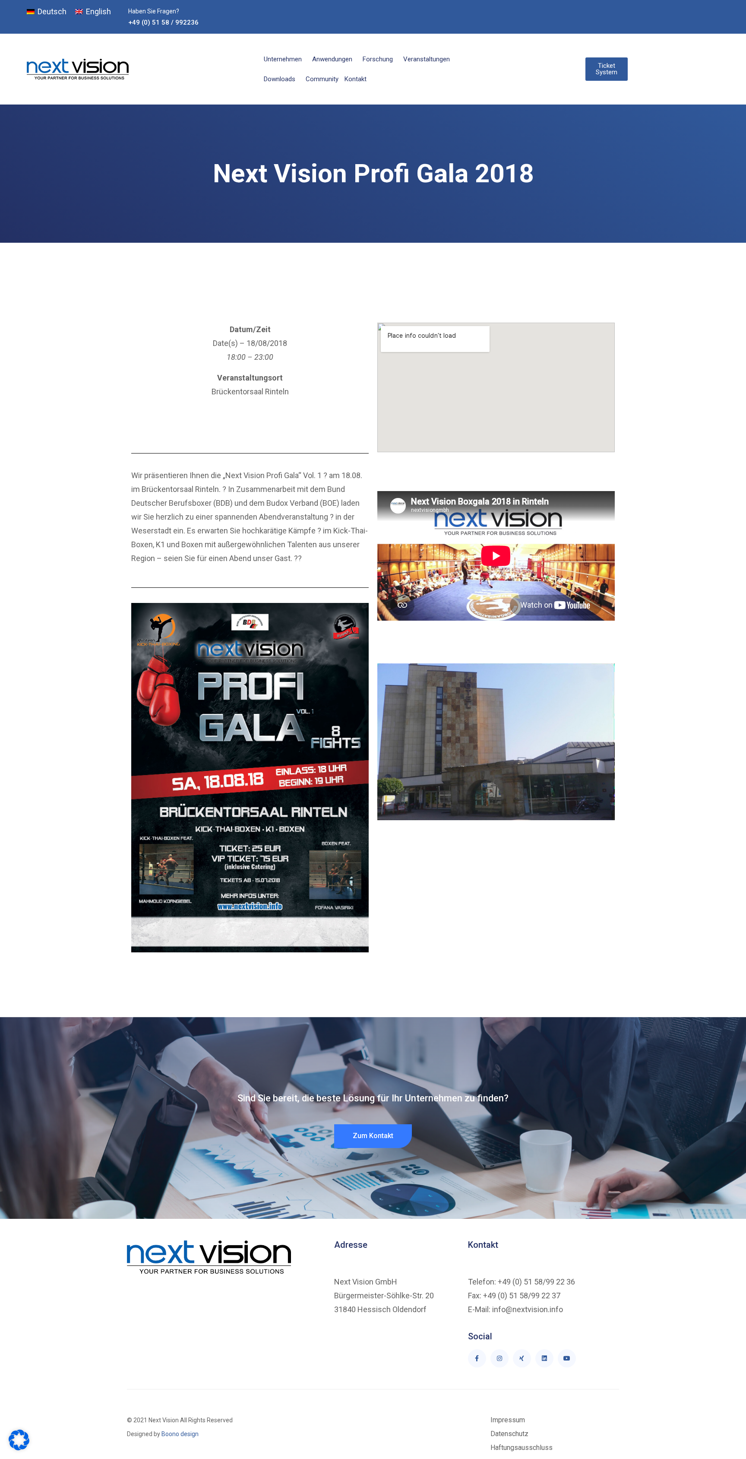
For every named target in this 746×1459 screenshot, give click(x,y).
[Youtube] (567, 1358)
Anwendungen (332, 59)
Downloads (279, 79)
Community (322, 79)
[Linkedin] (544, 1358)
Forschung (378, 59)
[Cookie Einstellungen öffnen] (19, 1448)
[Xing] (522, 1358)
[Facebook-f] (477, 1358)
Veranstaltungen (426, 59)
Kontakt (356, 79)
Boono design (179, 1433)
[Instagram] (499, 1358)
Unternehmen (283, 59)
